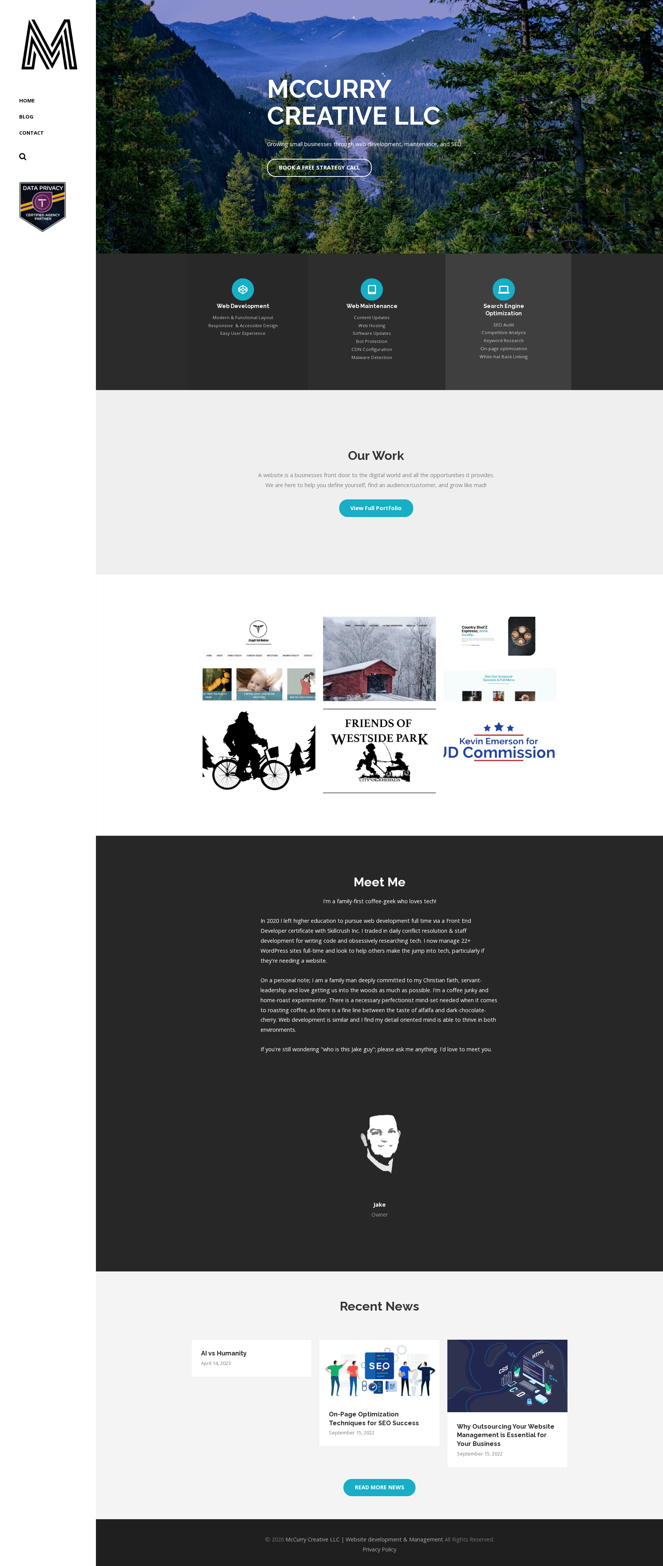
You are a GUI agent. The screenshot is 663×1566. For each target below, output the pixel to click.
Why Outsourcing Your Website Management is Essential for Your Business (505, 1435)
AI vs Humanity (224, 1353)
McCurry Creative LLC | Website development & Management (364, 1539)
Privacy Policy (379, 1549)
